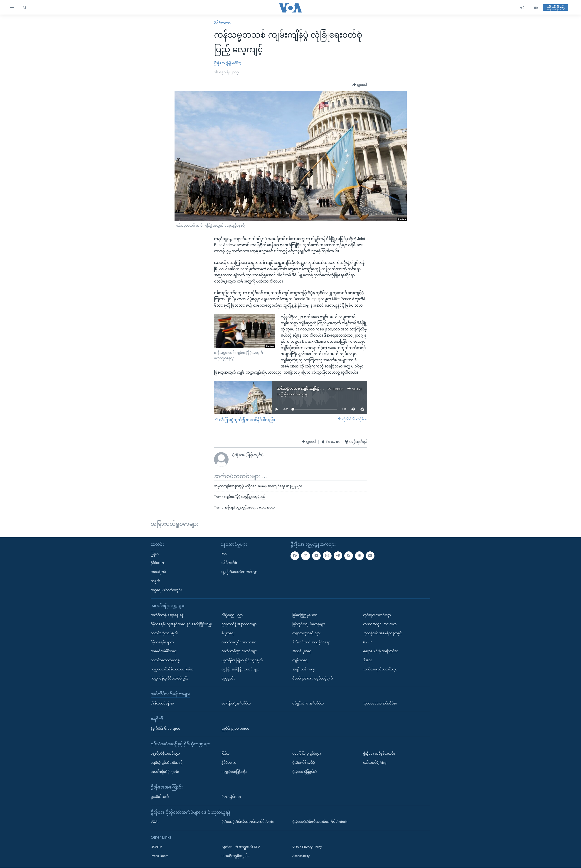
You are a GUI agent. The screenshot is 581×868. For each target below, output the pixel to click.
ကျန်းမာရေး (300, 660)
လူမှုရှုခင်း (228, 678)
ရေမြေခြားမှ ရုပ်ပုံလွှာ (306, 753)
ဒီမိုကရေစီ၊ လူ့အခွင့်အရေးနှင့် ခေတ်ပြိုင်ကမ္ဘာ (181, 624)
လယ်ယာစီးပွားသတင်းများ (239, 651)
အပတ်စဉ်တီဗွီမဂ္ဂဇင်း (165, 772)
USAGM (156, 847)
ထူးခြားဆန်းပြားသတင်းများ (240, 669)
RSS (224, 554)
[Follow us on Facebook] (294, 555)
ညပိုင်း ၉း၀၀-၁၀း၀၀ (235, 728)
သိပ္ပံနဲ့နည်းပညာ (232, 615)
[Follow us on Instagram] (327, 555)
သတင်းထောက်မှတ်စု (165, 660)
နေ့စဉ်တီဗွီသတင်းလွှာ (165, 753)
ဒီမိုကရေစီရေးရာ (162, 642)
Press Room (159, 856)
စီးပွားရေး (228, 633)
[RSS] (348, 555)
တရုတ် (155, 581)
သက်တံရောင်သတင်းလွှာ (380, 669)
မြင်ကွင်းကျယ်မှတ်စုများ (308, 624)
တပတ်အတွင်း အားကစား (239, 642)
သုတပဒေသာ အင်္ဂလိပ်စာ (380, 703)
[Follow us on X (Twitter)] (305, 555)
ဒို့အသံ (367, 660)
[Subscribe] (370, 555)
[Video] (536, 8)
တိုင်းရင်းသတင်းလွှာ (377, 615)
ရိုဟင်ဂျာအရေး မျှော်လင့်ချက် (312, 678)
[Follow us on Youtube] (316, 555)
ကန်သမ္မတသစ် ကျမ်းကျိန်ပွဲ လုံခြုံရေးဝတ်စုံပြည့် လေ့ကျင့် (321, 388)
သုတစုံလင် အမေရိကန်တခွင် (382, 633)
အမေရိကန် (158, 572)
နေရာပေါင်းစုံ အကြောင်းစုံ (380, 651)
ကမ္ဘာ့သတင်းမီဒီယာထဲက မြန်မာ (172, 669)
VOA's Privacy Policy (307, 847)
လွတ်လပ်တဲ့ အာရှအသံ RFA (241, 847)
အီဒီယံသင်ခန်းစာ (162, 703)
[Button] (359, 85)
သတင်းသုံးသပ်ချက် (164, 633)
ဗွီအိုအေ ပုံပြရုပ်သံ (304, 772)
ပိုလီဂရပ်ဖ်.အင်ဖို (303, 762)
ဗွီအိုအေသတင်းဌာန (294, 394)
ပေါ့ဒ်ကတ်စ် (229, 563)
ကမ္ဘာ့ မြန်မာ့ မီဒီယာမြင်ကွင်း (169, 678)
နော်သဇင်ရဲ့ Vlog (375, 762)
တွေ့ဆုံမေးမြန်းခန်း (234, 772)
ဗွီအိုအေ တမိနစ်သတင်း (379, 753)
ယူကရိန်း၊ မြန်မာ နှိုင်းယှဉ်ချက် (242, 660)
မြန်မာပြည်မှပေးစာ (304, 615)
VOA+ (155, 822)
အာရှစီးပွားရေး (302, 651)
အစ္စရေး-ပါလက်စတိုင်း (166, 590)
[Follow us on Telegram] (338, 555)
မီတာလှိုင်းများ (231, 797)
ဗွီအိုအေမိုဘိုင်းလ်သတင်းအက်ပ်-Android (319, 822)
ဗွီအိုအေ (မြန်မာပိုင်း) (227, 63)
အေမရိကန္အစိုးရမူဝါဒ (235, 856)
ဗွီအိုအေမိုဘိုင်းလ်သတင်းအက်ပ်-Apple (248, 822)
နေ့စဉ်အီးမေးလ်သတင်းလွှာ (239, 572)
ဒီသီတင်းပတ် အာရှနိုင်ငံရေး (311, 642)
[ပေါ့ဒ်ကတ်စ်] (359, 555)
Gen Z (367, 642)
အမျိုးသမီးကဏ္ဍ (303, 669)
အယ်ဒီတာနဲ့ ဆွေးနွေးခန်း (168, 615)
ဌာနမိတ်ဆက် (160, 797)
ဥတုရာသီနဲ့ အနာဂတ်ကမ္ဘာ (239, 624)
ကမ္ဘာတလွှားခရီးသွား (306, 633)
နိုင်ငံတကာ (222, 23)
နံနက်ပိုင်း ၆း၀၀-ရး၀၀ (165, 728)
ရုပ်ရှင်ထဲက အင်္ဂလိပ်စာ (308, 703)
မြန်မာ (155, 554)
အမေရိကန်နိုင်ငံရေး (164, 651)
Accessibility (301, 856)
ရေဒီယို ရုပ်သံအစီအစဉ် (166, 762)
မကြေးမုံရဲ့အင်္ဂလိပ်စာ (236, 703)
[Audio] (522, 8)
